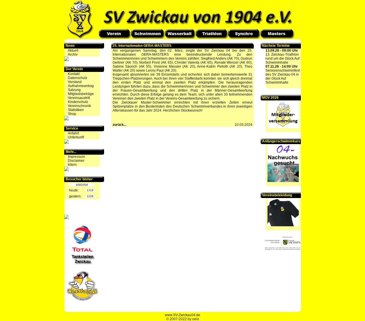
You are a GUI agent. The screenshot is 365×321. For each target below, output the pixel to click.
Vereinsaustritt (79, 98)
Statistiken (76, 110)
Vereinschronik (79, 106)
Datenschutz (77, 78)
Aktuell (73, 51)
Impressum (76, 157)
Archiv (73, 54)
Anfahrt (73, 133)
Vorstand (75, 82)
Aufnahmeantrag (81, 86)
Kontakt (74, 74)
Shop (72, 114)
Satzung (74, 90)
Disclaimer (76, 161)
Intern (72, 165)
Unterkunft (76, 137)
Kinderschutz (78, 102)
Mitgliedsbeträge (81, 94)
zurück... (119, 125)
